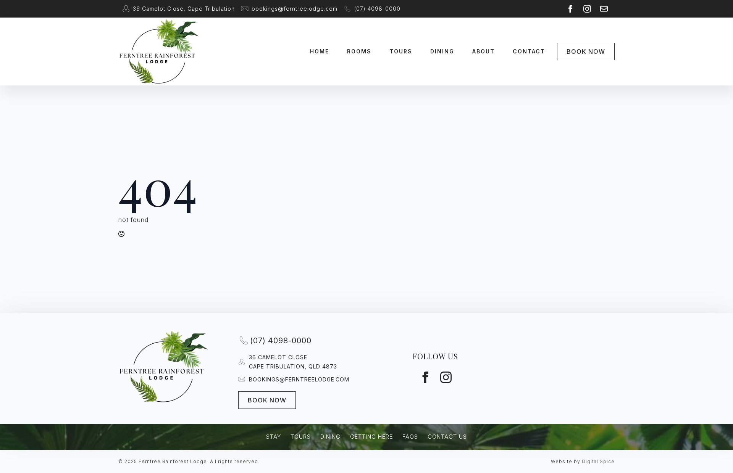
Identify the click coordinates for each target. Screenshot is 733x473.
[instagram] (587, 9)
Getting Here (371, 436)
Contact (529, 51)
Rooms (359, 51)
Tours (400, 51)
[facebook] (570, 9)
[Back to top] (718, 435)
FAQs (410, 436)
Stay (273, 436)
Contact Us (447, 436)
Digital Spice (598, 461)
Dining (442, 51)
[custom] (604, 9)
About (483, 51)
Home (319, 51)
